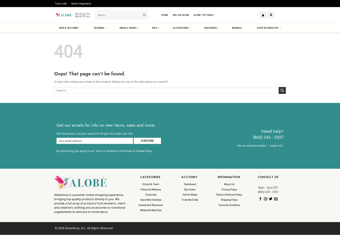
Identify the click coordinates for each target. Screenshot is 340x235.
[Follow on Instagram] (265, 199)
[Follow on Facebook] (260, 199)
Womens (99, 27)
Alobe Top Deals (204, 14)
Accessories (181, 27)
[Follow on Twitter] (270, 199)
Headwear (210, 27)
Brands (237, 27)
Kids (154, 27)
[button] (263, 15)
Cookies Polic (143, 151)
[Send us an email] (275, 199)
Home (164, 14)
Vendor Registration (81, 3)
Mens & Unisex (128, 27)
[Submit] (144, 15)
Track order (61, 3)
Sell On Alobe (181, 14)
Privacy (128, 151)
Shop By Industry (267, 27)
